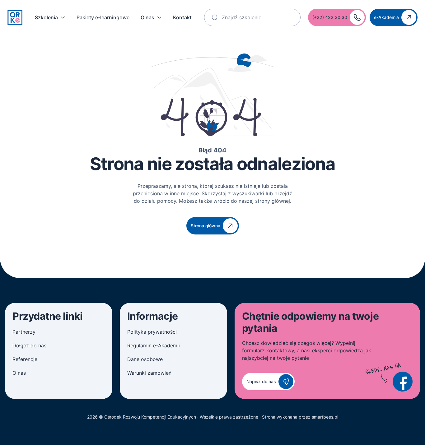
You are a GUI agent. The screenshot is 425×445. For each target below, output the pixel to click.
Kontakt (182, 17)
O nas (147, 17)
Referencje (24, 359)
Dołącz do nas (29, 345)
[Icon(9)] (403, 382)
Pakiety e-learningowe (103, 17)
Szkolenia (46, 17)
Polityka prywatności (152, 332)
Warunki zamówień (149, 373)
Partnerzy (23, 332)
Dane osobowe (145, 359)
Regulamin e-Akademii (153, 345)
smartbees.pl (325, 417)
